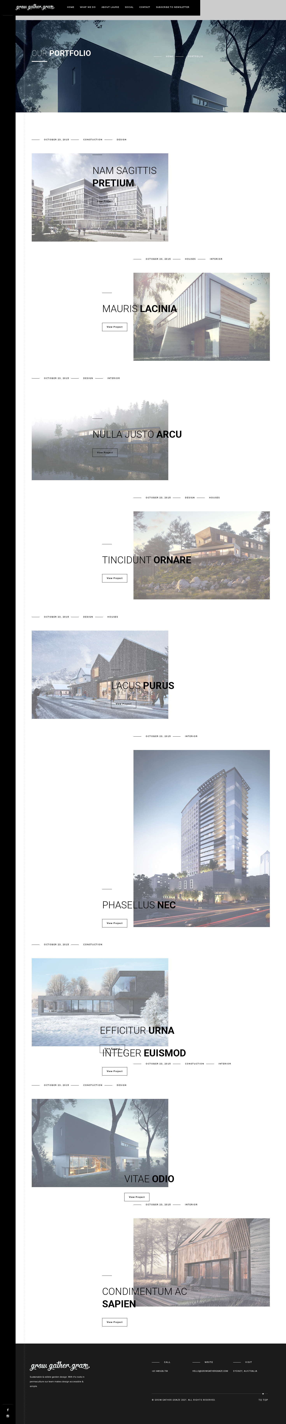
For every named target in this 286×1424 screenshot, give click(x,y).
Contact (144, 7)
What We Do (88, 7)
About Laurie (110, 7)
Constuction (93, 139)
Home (70, 7)
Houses (190, 259)
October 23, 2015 (56, 139)
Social (129, 7)
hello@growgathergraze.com (210, 1371)
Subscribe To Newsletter (172, 7)
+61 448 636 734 (160, 1371)
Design (122, 139)
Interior (216, 259)
